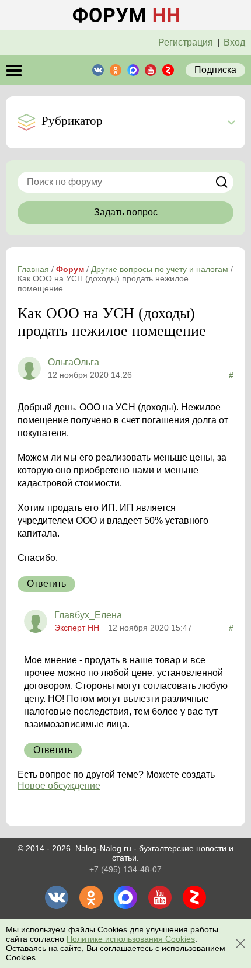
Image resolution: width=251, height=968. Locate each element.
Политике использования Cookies (131, 938)
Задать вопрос (126, 212)
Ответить (46, 584)
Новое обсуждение (59, 786)
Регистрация (185, 42)
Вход (234, 42)
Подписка (215, 70)
